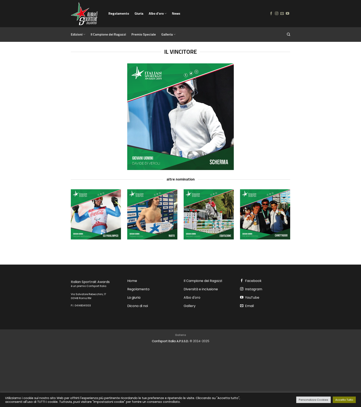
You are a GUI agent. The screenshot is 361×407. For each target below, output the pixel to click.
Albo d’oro (156, 13)
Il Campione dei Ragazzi (108, 34)
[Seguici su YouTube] (287, 13)
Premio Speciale (143, 34)
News (176, 13)
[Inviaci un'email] (282, 13)
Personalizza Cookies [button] (313, 400)
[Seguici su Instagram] (276, 13)
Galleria (167, 34)
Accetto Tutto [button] (344, 400)
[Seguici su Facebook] (271, 13)
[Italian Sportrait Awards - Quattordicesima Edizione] (86, 13)
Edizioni (77, 34)
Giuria (139, 13)
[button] (288, 34)
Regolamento (118, 13)
